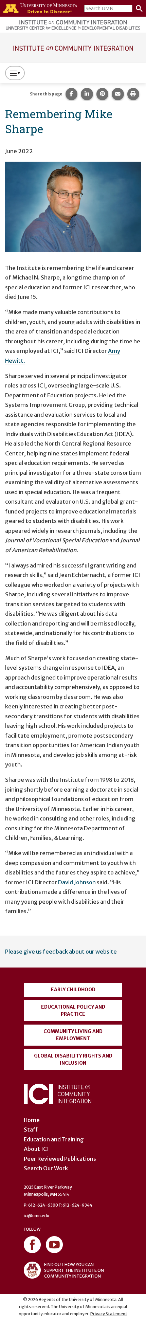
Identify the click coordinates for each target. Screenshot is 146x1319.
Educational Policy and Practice (73, 1010)
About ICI (36, 1148)
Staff (31, 1129)
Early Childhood (73, 990)
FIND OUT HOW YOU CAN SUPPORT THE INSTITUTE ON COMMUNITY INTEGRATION (74, 1270)
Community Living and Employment (73, 1035)
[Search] (137, 8)
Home (32, 1120)
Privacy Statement (108, 1313)
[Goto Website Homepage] (73, 47)
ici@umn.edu (36, 1215)
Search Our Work (46, 1168)
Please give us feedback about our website (61, 951)
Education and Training (54, 1139)
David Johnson (77, 882)
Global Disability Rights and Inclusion (73, 1059)
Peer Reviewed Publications (60, 1158)
